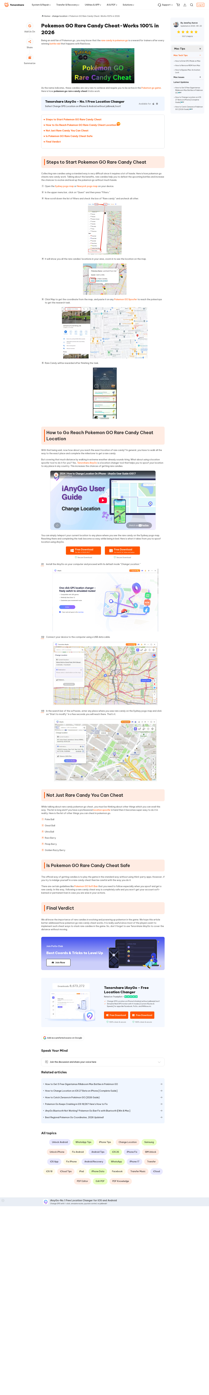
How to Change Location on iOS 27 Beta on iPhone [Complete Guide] (188, 99)
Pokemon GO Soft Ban (86, 886)
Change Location (128, 1142)
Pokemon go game (151, 87)
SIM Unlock (150, 1152)
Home (47, 16)
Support (166, 4)
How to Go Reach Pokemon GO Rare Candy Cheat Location (81, 124)
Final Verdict (53, 141)
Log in (200, 5)
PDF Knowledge (120, 1181)
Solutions (127, 4)
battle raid (55, 43)
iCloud (156, 1171)
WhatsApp (116, 1161)
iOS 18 (49, 1171)
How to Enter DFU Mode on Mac (188, 61)
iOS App (54, 1161)
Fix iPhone (71, 1161)
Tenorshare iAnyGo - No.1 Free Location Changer (84, 102)
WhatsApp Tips (83, 1142)
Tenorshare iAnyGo (87, 462)
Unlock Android (60, 1142)
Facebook (117, 1171)
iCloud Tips (66, 1171)
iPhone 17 (134, 1161)
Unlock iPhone (57, 1152)
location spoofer (102, 810)
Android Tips (97, 1152)
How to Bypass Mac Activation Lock (187, 71)
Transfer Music (138, 1171)
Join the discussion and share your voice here (73, 1062)
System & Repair (40, 4)
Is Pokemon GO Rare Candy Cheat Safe (69, 136)
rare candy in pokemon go (114, 40)
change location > (60, 16)
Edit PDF (100, 1181)
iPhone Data (98, 1171)
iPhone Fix (132, 1152)
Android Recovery (93, 1161)
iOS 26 (115, 1152)
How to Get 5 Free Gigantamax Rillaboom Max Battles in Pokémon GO (189, 90)
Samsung (149, 1142)
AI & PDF (111, 4)
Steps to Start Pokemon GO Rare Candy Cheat (73, 119)
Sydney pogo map (64, 186)
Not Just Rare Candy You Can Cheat (67, 130)
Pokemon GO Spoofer (126, 299)
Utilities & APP (92, 4)
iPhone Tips (105, 1142)
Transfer (151, 1161)
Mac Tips (179, 48)
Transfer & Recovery (67, 4)
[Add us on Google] (29, 25)
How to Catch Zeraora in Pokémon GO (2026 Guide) (189, 108)
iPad (81, 1171)
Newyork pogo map (87, 186)
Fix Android (78, 1152)
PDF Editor (82, 1181)
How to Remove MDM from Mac (187, 65)
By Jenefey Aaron (189, 23)
